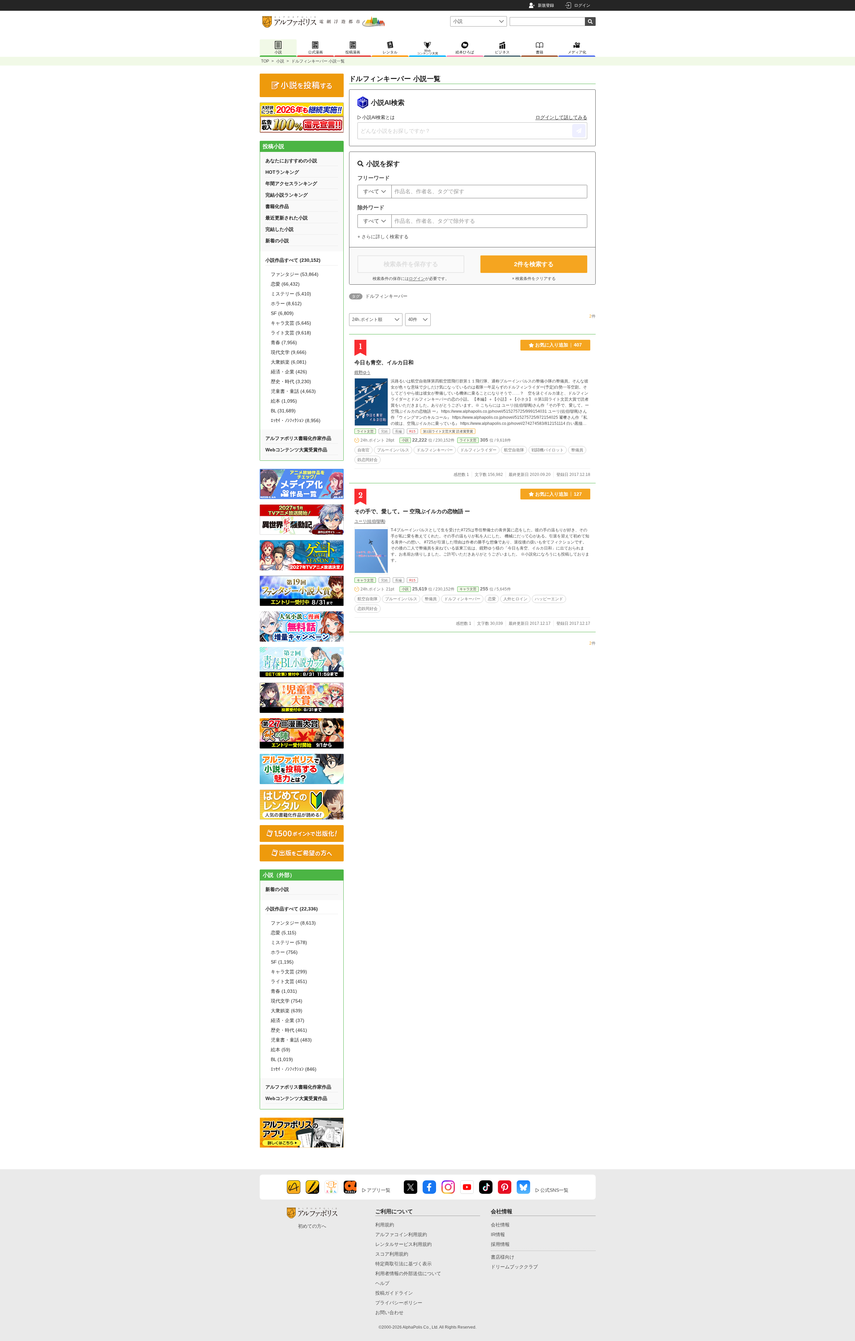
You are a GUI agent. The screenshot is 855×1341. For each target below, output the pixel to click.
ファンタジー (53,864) (294, 274)
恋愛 (492, 599)
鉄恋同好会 (367, 459)
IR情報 (498, 1234)
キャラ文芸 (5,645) (291, 323)
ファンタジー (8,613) (293, 923)
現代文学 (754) (286, 1001)
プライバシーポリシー (398, 1302)
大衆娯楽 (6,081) (288, 362)
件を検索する (534, 264)
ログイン (582, 5)
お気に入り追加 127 (558, 494)
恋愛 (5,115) (283, 932)
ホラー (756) (284, 952)
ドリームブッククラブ (514, 1266)
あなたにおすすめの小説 (291, 160)
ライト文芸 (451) (289, 981)
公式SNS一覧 (554, 1190)
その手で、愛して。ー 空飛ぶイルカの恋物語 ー (412, 511)
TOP (265, 61)
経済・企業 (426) (289, 371)
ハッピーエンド (549, 599)
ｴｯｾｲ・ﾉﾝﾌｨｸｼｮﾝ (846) (293, 1069)
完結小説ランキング (286, 195)
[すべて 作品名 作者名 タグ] (374, 191)
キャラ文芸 (365, 580)
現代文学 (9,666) (288, 352)
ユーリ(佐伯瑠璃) (369, 521)
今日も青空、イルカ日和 (384, 362)
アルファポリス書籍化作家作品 (298, 438)
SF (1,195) (282, 962)
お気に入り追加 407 (558, 345)
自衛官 (363, 450)
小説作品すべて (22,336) (291, 908)
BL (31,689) (283, 410)
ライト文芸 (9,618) (291, 332)
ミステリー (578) (289, 942)
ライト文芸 (365, 431)
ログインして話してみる (561, 117)
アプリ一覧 (378, 1190)
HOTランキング (282, 172)
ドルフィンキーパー (435, 450)
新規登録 (546, 5)
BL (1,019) (282, 1059)
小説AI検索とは (378, 117)
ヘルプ (382, 1283)
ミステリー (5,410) (291, 293)
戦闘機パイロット (547, 450)
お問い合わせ (389, 1312)
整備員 (577, 450)
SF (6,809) (282, 313)
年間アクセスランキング (291, 183)
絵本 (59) (280, 1049)
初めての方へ (312, 1226)
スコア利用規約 (391, 1254)
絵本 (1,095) (284, 401)
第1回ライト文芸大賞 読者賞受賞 (448, 431)
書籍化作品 (277, 206)
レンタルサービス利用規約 (403, 1244)
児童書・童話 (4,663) (293, 391)
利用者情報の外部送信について (408, 1273)
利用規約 (384, 1224)
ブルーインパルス (393, 450)
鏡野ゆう (362, 372)
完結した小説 (279, 229)
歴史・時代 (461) (289, 1030)
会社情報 (500, 1224)
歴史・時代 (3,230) (291, 381)
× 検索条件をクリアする (534, 278)
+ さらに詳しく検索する (383, 236)
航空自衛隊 (514, 450)
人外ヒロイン (515, 599)
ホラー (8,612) (286, 303)
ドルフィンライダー (478, 450)
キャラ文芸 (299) (289, 971)
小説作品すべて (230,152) (292, 260)
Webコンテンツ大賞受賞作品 (296, 449)
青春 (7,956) (284, 342)
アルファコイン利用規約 (401, 1234)
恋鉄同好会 (367, 608)
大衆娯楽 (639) (286, 1010)
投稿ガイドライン (394, 1293)
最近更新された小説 (286, 217)
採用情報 (500, 1244)
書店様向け (502, 1257)
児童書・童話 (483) (291, 1040)
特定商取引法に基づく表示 (403, 1263)
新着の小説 (277, 240)
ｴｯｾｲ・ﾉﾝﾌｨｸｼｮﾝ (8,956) (295, 420)
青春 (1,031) (284, 991)
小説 (280, 61)
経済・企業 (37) (287, 1020)
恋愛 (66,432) (285, 284)
